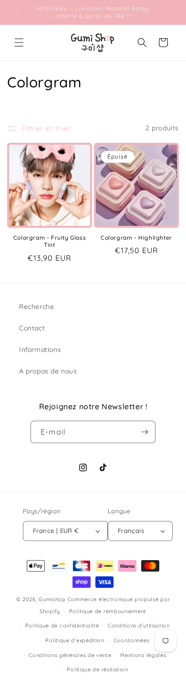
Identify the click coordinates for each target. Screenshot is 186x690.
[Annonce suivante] (168, 12)
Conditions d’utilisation (139, 625)
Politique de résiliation (97, 669)
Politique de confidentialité (62, 625)
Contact (32, 328)
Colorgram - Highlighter (136, 237)
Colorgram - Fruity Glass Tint (49, 241)
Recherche (36, 306)
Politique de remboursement (107, 611)
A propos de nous (48, 371)
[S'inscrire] (144, 432)
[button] (19, 42)
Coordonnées (132, 640)
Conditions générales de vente (70, 655)
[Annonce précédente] (17, 12)
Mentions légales (143, 655)
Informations (40, 349)
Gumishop (52, 599)
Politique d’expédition (74, 640)
